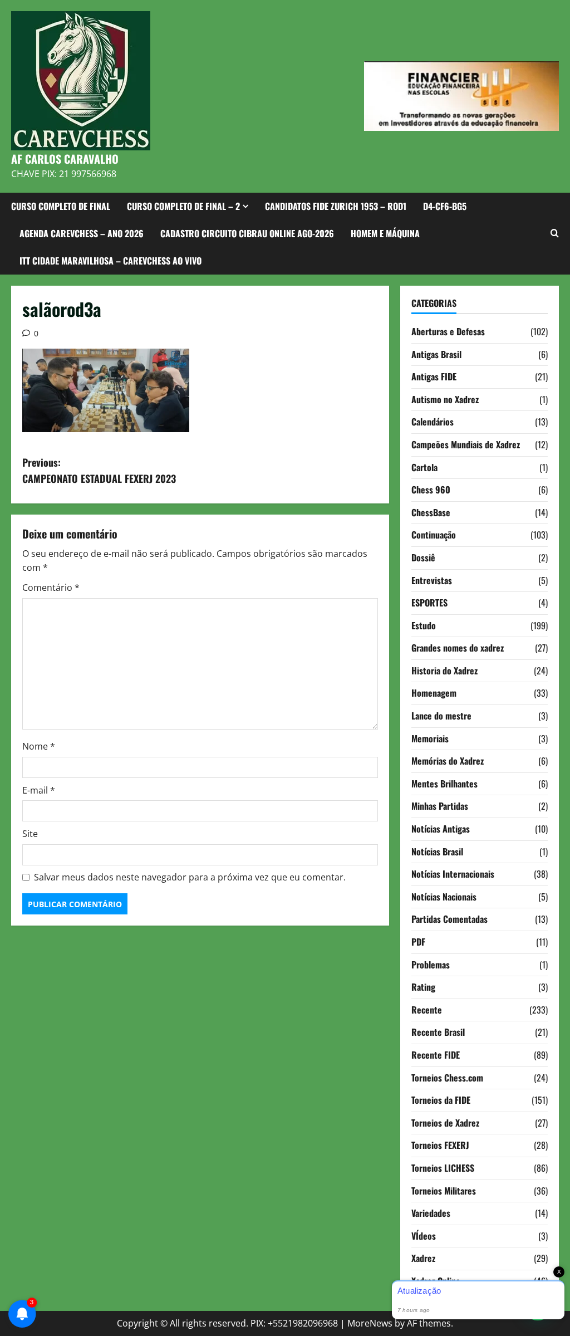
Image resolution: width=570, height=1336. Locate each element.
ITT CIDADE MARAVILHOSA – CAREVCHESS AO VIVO (110, 260)
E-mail (38, 790)
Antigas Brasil (436, 354)
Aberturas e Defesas (448, 331)
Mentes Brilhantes (444, 783)
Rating (423, 987)
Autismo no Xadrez (445, 399)
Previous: (99, 470)
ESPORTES (429, 602)
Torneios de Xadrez (445, 1122)
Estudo (423, 625)
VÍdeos (423, 1235)
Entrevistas (431, 580)
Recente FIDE (435, 1054)
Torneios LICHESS (442, 1167)
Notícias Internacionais (452, 873)
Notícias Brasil (437, 851)
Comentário (51, 587)
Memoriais (430, 738)
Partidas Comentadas (449, 919)
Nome (38, 746)
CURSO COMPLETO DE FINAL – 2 (183, 206)
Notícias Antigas (440, 828)
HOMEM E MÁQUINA (385, 233)
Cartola (424, 467)
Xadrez (423, 1258)
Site (30, 834)
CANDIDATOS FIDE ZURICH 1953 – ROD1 (335, 206)
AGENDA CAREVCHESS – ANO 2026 (81, 233)
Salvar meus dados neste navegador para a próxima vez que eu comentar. (190, 877)
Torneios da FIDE (440, 1100)
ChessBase (430, 512)
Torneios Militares (443, 1190)
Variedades (430, 1213)
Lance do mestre (441, 715)
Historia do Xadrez (444, 670)
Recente (426, 1009)
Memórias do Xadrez (447, 760)
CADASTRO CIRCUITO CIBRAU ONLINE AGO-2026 (247, 233)
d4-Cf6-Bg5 (444, 206)
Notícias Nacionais (443, 896)
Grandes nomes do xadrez (457, 647)
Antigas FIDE (433, 376)
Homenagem (433, 692)
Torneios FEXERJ (440, 1145)
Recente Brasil (438, 1032)
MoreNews (369, 1323)
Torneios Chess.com (447, 1077)
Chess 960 (430, 489)
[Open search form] (555, 233)
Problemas (430, 964)
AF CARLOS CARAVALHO (65, 158)
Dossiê (423, 557)
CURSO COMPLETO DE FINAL (60, 206)
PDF (418, 941)
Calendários (432, 421)
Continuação (433, 534)
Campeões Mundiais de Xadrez (465, 444)
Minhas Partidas (439, 806)
